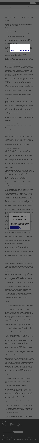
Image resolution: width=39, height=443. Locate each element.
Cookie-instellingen (12, 50)
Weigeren (22, 50)
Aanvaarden (27, 50)
